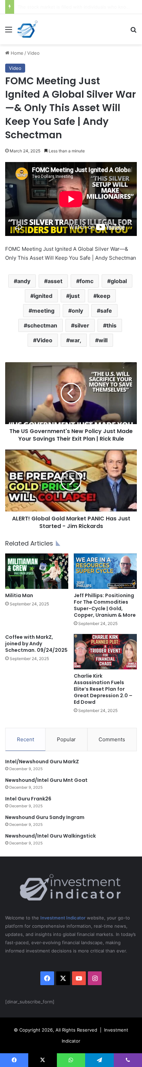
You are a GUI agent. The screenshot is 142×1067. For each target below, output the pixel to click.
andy (23, 281)
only (77, 310)
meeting (43, 310)
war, (75, 340)
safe (106, 310)
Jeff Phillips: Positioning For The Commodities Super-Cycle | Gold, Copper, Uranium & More (105, 605)
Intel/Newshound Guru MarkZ (42, 761)
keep (103, 295)
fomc (86, 281)
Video (33, 53)
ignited (43, 295)
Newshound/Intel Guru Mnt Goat (46, 780)
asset (55, 281)
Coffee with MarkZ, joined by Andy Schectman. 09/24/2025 (36, 644)
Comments (112, 739)
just (75, 295)
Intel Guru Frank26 (28, 798)
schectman (42, 325)
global (119, 281)
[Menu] (8, 32)
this (111, 325)
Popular (66, 739)
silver (81, 325)
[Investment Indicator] (27, 29)
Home (16, 53)
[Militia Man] (36, 571)
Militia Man (19, 595)
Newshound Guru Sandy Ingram (44, 817)
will (103, 340)
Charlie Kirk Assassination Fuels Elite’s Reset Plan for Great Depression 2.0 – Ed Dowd (103, 688)
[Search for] (133, 32)
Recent (25, 739)
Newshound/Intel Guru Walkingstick (50, 835)
